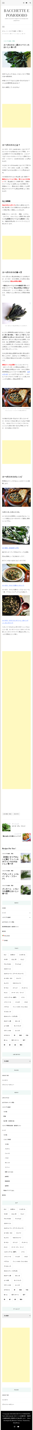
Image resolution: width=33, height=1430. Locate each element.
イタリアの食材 (7, 41)
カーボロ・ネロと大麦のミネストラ (13, 585)
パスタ (26, 1002)
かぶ (5, 954)
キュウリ (6, 983)
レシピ (4, 912)
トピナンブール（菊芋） (10, 997)
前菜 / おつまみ (9, 1172)
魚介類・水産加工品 (9, 1121)
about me (5, 1075)
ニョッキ (7, 1153)
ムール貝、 (7, 1025)
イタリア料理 (7, 1139)
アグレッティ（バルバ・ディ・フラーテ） (10, 876)
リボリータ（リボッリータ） (11, 512)
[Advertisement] (16, 116)
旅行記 (4, 931)
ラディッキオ (7, 1030)
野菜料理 (7, 1181)
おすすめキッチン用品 (8, 922)
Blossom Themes (17, 1420)
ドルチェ (7, 1148)
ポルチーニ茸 (7, 1021)
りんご (22, 959)
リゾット (7, 1167)
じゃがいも (22, 954)
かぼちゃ (12, 954)
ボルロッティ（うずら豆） (11, 1016)
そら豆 (6, 959)
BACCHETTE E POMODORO (16, 13)
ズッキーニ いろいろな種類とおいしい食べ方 (10, 891)
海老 (20, 1035)
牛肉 (27, 1035)
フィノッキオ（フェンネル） (20, 1006)
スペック (15, 988)
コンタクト (5, 1080)
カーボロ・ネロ (7, 813)
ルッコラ (17, 1030)
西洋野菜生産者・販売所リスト (10, 926)
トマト (23, 997)
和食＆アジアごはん (9, 1190)
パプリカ (6, 1006)
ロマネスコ (7, 1035)
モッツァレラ (17, 1025)
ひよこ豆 (14, 959)
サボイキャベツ (17, 983)
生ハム (6, 1040)
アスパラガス (7, 964)
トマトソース (7, 1002)
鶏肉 (21, 1045)
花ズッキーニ (15, 1040)
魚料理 (7, 1185)
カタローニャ (7, 969)
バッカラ (17, 1002)
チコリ (6, 992)
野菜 (14, 41)
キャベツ (16, 813)
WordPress (16, 1423)
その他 (5, 1111)
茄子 (24, 1040)
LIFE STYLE (5, 1097)
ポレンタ (17, 1021)
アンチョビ (18, 964)
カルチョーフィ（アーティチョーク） (14, 973)
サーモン (6, 988)
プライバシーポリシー (8, 1084)
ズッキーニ (25, 988)
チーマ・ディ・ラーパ (18, 992)
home (4, 908)
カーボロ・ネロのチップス (10, 548)
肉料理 (7, 1176)
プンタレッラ (7, 1011)
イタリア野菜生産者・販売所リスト (11, 1125)
